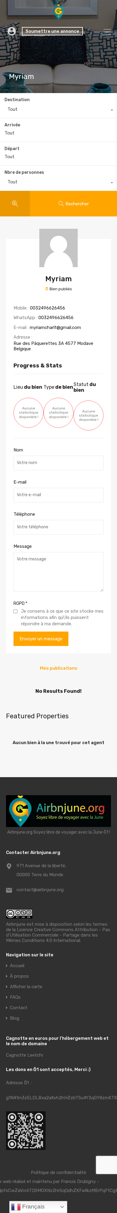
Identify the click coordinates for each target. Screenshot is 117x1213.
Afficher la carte (26, 987)
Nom (18, 450)
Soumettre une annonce (52, 31)
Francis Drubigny (78, 1181)
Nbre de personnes (24, 172)
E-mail (20, 482)
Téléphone (24, 514)
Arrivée (12, 125)
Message (23, 546)
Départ (12, 148)
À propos (19, 976)
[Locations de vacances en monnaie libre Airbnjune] (58, 17)
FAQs (15, 997)
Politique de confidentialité (58, 1172)
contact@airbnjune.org (40, 889)
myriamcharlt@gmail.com (55, 327)
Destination (17, 99)
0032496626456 (47, 308)
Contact (18, 1008)
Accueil (17, 966)
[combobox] (58, 111)
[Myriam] (58, 264)
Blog (14, 1018)
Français (33, 1206)
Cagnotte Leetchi (24, 1055)
